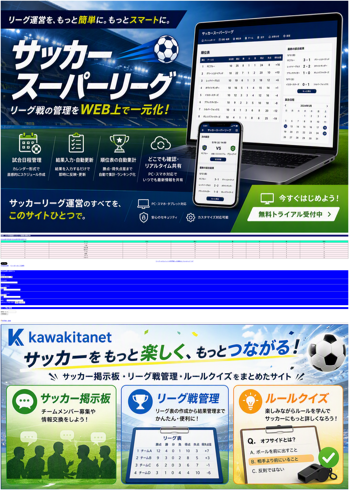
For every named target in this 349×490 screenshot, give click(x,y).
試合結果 (4, 239)
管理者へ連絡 (6, 320)
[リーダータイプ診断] (17, 265)
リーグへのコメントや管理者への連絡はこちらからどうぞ (174, 261)
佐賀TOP (23, 239)
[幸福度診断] (5, 265)
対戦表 (9, 239)
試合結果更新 (16, 239)
